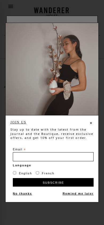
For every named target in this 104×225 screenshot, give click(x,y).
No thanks (22, 193)
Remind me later (78, 193)
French (48, 173)
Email (19, 149)
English (25, 173)
